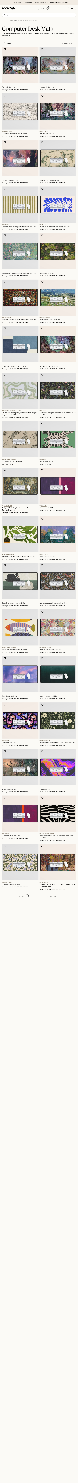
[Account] (37, 8)
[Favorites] (42, 8)
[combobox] (39, 15)
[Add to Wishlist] (5, 49)
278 (51, 896)
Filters (9, 43)
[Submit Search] (4, 15)
